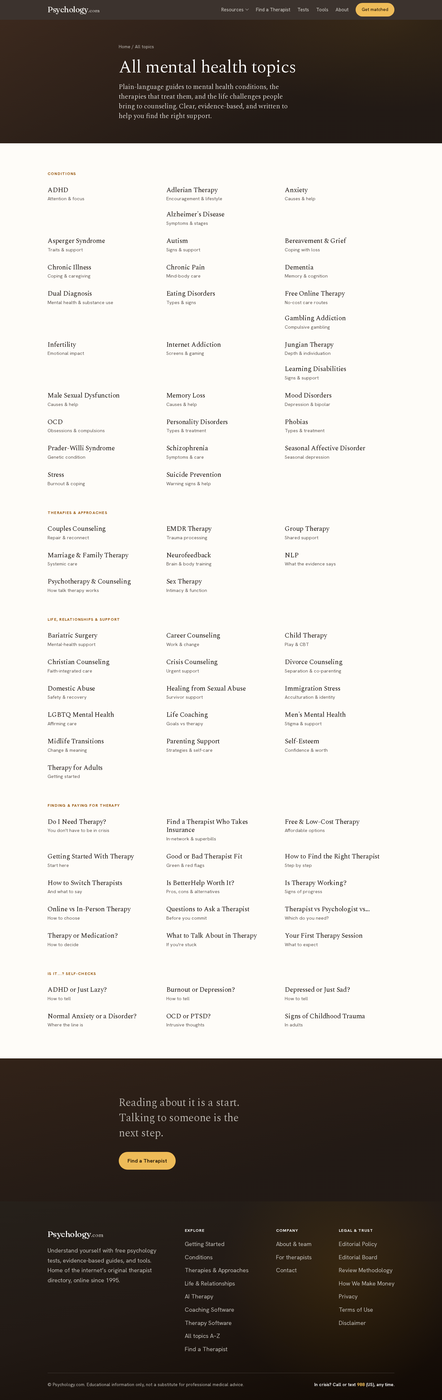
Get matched (375, 9)
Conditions (199, 1257)
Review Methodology (365, 1270)
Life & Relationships (210, 1283)
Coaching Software (209, 1309)
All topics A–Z (202, 1336)
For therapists (294, 1257)
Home (124, 46)
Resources (232, 9)
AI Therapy (199, 1296)
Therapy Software (208, 1323)
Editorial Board (358, 1257)
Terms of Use (356, 1309)
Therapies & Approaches (217, 1270)
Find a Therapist (273, 9)
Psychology (74, 9)
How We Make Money (366, 1283)
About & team (294, 1244)
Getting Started (205, 1244)
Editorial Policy (358, 1244)
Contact (286, 1270)
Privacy (348, 1296)
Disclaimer (352, 1323)
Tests (303, 9)
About (342, 9)
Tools (322, 9)
